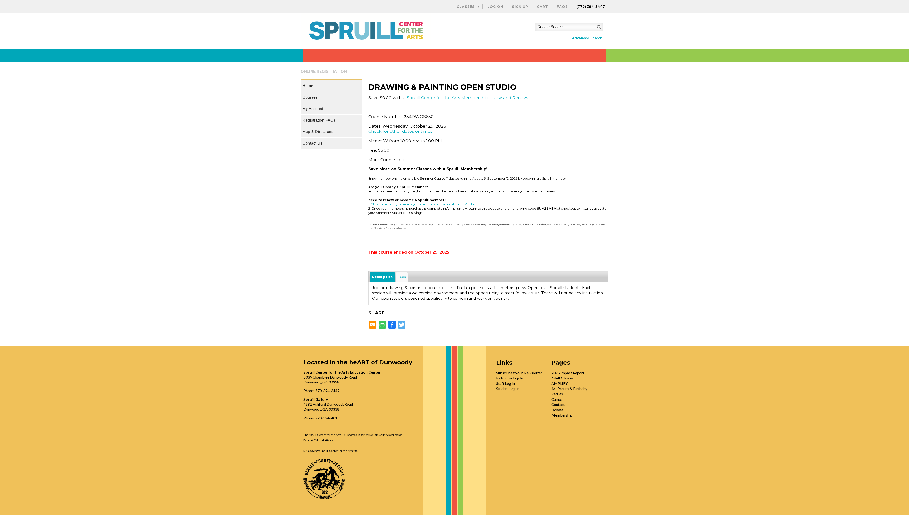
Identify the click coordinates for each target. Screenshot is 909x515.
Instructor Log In (509, 378)
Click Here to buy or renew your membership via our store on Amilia (422, 204)
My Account (313, 109)
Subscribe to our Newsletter (519, 372)
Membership (561, 415)
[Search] (599, 27)
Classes (466, 6)
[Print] (382, 325)
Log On (495, 6)
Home (308, 86)
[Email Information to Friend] (372, 325)
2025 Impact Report (567, 372)
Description (382, 277)
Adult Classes (562, 378)
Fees (402, 277)
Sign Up (520, 6)
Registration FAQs (319, 120)
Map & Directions (318, 132)
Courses (310, 97)
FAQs (562, 6)
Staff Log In (505, 383)
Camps (557, 399)
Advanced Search (587, 38)
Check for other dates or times (400, 131)
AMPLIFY (559, 383)
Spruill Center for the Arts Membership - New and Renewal (469, 97)
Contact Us (312, 143)
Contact (558, 404)
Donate (557, 410)
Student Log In (507, 388)
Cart (542, 6)
